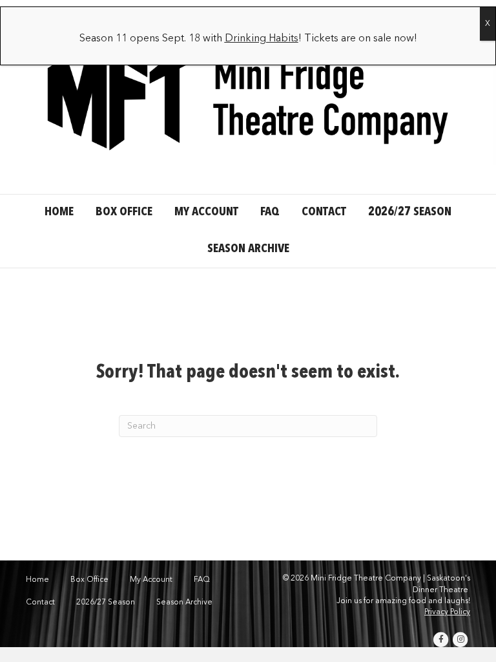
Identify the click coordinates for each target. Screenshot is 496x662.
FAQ (270, 212)
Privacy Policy (447, 612)
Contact (324, 212)
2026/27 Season (409, 212)
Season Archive (248, 249)
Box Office (124, 212)
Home (59, 212)
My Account (206, 212)
